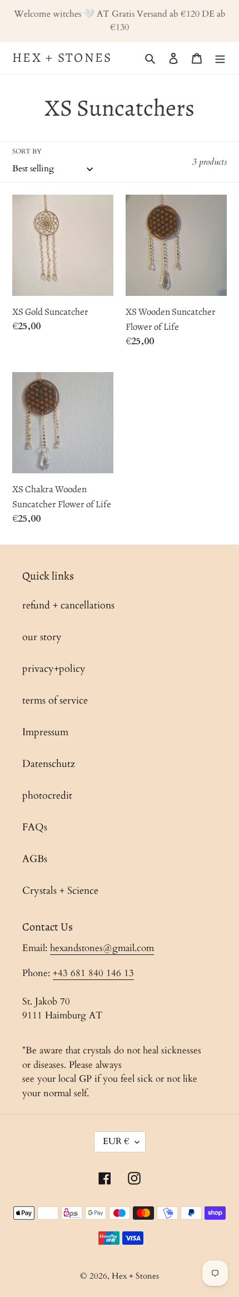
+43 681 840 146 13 (93, 973)
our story (42, 637)
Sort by (27, 151)
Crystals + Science (60, 891)
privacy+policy (54, 669)
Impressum (45, 732)
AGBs (34, 859)
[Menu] (220, 57)
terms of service (55, 700)
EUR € (116, 1141)
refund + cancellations (68, 605)
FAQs (34, 827)
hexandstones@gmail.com (102, 948)
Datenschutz (48, 764)
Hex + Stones (62, 58)
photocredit (47, 796)
